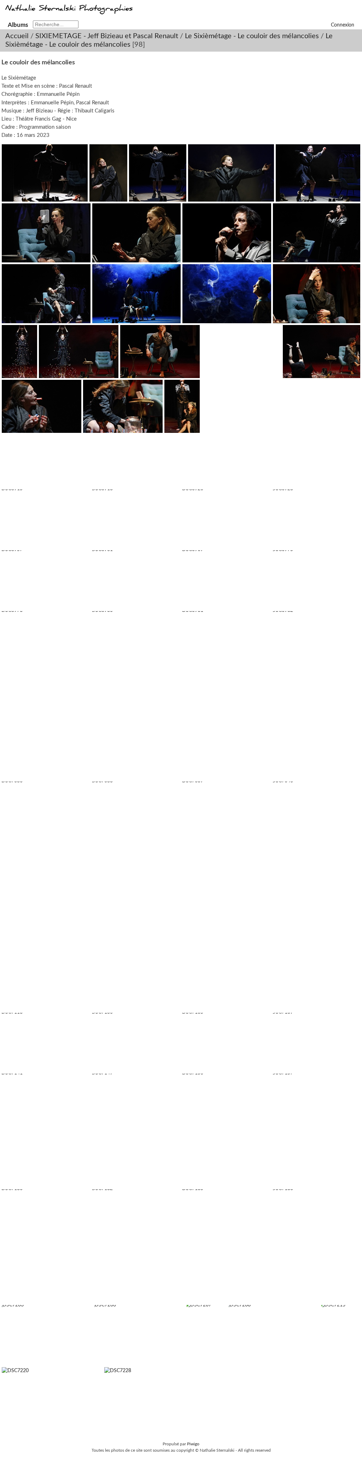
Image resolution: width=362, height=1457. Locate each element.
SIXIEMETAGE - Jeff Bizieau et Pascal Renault (106, 36)
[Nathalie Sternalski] (68, 12)
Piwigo (193, 1444)
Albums (18, 25)
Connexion (342, 25)
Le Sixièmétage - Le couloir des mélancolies (252, 36)
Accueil (17, 36)
